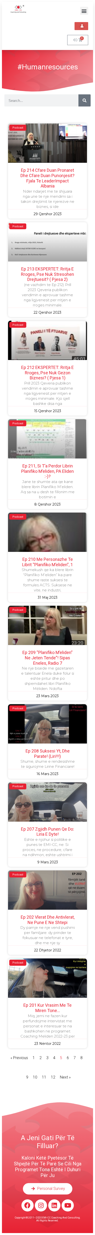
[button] (84, 11)
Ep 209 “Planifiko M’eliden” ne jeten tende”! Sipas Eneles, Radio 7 (47, 657)
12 (53, 1077)
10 (35, 1077)
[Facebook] (27, 1205)
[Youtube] (68, 1205)
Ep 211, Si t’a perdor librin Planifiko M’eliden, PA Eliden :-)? (47, 471)
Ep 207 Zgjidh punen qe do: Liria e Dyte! (47, 831)
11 (44, 1077)
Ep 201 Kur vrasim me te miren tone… (47, 1008)
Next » (65, 1077)
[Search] (84, 100)
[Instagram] (41, 1205)
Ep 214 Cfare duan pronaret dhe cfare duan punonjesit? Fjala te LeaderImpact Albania (47, 178)
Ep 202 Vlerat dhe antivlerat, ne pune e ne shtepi (48, 920)
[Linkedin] (54, 1205)
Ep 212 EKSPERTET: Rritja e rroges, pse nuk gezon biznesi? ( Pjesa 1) (47, 372)
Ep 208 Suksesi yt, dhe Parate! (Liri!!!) (48, 753)
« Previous (19, 1057)
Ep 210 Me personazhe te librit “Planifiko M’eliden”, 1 (47, 562)
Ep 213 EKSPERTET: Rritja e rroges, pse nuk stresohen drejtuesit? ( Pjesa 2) (47, 274)
